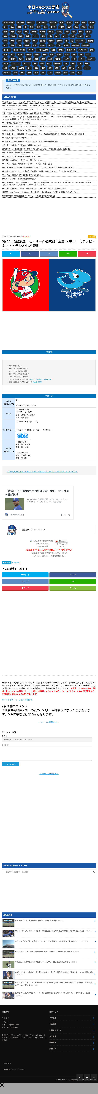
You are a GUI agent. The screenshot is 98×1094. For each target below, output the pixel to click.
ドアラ (35, 36)
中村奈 (42, 45)
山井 (50, 73)
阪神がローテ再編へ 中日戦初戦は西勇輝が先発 (19, 179)
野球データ (71, 50)
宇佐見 (27, 41)
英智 (72, 63)
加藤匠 (51, 41)
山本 (5, 41)
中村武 (59, 54)
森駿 (12, 45)
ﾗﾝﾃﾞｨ (6, 63)
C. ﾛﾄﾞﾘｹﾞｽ (80, 41)
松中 (86, 63)
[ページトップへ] (79, 1077)
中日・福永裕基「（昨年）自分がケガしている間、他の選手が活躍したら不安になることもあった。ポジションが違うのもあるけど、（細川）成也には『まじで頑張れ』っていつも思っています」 (48, 184)
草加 (67, 32)
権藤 (43, 59)
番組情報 (53, 22)
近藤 (80, 54)
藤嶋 (5, 36)
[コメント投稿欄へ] (87, 1077)
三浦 (58, 45)
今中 (67, 54)
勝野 (20, 36)
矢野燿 (13, 68)
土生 (87, 54)
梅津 (12, 32)
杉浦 (72, 73)
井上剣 (51, 45)
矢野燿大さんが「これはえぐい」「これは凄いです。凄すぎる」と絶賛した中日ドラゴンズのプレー (37, 126)
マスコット (16, 63)
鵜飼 (69, 27)
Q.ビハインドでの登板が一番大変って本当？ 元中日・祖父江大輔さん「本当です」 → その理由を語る (54, 973)
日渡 (74, 54)
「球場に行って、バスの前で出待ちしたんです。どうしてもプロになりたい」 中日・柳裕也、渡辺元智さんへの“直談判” (45, 109)
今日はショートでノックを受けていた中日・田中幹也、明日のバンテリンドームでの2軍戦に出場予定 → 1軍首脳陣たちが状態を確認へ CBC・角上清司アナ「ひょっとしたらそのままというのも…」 (48, 118)
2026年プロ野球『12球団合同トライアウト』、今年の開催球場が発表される (28, 196)
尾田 (43, 36)
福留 (36, 59)
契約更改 (7, 73)
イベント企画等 (42, 50)
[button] (2, 1085)
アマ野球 (52, 1018)
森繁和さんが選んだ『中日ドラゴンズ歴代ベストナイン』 (22, 130)
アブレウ (26, 63)
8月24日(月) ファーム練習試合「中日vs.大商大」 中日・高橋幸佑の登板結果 (30, 141)
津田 (80, 32)
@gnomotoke (14, 1025)
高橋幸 (27, 45)
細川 (5, 27)
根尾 (61, 22)
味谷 (20, 59)
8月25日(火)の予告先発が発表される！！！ (17, 138)
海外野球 (52, 1036)
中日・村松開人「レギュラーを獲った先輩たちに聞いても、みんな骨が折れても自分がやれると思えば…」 (39, 167)
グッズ (31, 50)
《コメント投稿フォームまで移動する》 (49, 556)
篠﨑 (36, 68)
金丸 (77, 22)
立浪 (19, 27)
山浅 (87, 36)
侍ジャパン (83, 50)
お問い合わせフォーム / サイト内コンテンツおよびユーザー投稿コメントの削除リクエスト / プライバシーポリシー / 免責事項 (24, 1037)
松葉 (72, 36)
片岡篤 (28, 59)
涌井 (19, 32)
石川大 (71, 68)
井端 (91, 50)
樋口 (53, 50)
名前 (4, 736)
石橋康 (13, 36)
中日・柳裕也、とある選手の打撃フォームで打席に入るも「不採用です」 (28, 113)
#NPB (50, 379)
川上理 (66, 59)
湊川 (79, 73)
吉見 (5, 54)
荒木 (12, 54)
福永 (45, 27)
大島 (26, 32)
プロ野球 (52, 1024)
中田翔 (61, 27)
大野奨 (57, 73)
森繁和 (57, 59)
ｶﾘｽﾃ (34, 41)
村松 (38, 27)
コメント (5, 745)
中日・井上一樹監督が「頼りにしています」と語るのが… (22, 175)
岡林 (31, 27)
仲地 (74, 32)
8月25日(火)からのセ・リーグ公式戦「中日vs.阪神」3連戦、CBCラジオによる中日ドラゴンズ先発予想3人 (39, 171)
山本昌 (28, 54)
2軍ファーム (42, 22)
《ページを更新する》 (49, 722)
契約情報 (85, 45)
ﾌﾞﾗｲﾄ (84, 27)
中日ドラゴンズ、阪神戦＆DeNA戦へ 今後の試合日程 (39, 921)
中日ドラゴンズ (19, 50)
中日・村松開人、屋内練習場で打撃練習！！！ (18, 152)
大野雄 (34, 32)
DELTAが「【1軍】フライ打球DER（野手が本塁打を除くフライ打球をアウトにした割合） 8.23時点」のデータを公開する (54, 984)
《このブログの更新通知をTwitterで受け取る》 (49, 553)
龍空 (5, 32)
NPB (49, 63)
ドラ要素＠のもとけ (74, 1080)
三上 (79, 68)
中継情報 (16, 562)
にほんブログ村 (42, 546)
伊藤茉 (66, 45)
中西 (83, 22)
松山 (12, 27)
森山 (5, 59)
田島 (43, 73)
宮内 (76, 27)
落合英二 (30, 22)
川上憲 (20, 54)
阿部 (29, 73)
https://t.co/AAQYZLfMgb (38, 379)
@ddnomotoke (12, 1027)
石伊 (19, 45)
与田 (5, 68)
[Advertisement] (30, 633)
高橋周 (42, 32)
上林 (50, 36)
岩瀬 (50, 59)
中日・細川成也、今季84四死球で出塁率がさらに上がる (21, 156)
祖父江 (88, 32)
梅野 (12, 41)
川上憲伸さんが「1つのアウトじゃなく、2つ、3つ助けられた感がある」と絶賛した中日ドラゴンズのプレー (40, 192)
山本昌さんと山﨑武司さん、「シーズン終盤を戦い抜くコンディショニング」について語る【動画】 (53, 994)
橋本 (27, 36)
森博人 (13, 59)
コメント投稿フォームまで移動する (17, 700)
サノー (87, 68)
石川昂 (91, 22)
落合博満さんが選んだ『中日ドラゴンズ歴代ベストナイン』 (23, 160)
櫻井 (29, 68)
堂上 (36, 73)
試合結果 (75, 45)
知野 (19, 41)
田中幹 (53, 27)
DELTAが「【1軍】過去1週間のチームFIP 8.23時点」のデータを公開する (47, 951)
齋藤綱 (90, 41)
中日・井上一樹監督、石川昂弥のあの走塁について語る (21, 145)
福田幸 (59, 41)
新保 (50, 68)
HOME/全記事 (9, 22)
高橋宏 (69, 22)
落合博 (42, 41)
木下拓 (59, 32)
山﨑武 (37, 54)
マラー (81, 59)
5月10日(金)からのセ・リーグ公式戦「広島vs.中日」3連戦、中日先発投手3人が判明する (42, 472)
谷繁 (51, 54)
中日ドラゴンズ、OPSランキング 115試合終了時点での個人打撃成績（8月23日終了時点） (53, 931)
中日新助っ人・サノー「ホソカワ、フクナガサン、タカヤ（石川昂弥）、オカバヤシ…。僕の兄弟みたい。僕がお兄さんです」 (46, 102)
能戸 (43, 68)
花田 (57, 68)
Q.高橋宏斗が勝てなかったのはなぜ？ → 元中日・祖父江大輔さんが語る (46, 962)
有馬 (34, 45)
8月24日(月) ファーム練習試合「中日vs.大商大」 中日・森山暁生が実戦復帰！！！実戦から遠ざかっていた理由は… (44, 134)
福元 (5, 45)
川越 (74, 59)
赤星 (65, 73)
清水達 (51, 32)
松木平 (80, 36)
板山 (57, 36)
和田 (44, 54)
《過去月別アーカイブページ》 (13, 1069)
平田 (15, 73)
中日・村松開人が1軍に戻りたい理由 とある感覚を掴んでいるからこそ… (28, 106)
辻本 (91, 27)
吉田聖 (21, 68)
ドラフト (7, 50)
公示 (42, 63)
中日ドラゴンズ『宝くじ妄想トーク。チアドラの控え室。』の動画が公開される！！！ (51, 941)
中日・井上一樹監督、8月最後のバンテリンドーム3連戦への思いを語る (27, 164)
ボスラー (91, 59)
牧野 (63, 68)
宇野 (79, 63)
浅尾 (35, 63)
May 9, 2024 (37, 382)
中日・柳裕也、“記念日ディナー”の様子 (16, 123)
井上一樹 (20, 22)
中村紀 (61, 50)
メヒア (64, 36)
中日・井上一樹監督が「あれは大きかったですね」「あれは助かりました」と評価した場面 (34, 188)
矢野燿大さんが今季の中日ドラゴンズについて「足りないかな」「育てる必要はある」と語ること (36, 149)
